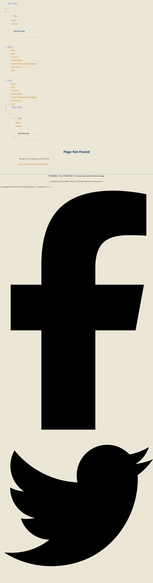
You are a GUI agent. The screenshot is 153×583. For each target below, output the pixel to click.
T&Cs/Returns (16, 67)
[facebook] (78, 429)
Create (49, 187)
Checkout (14, 24)
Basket (13, 20)
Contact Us (15, 57)
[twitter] (78, 579)
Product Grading (16, 60)
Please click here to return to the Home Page (33, 164)
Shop (13, 54)
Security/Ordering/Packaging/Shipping (24, 64)
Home (13, 50)
